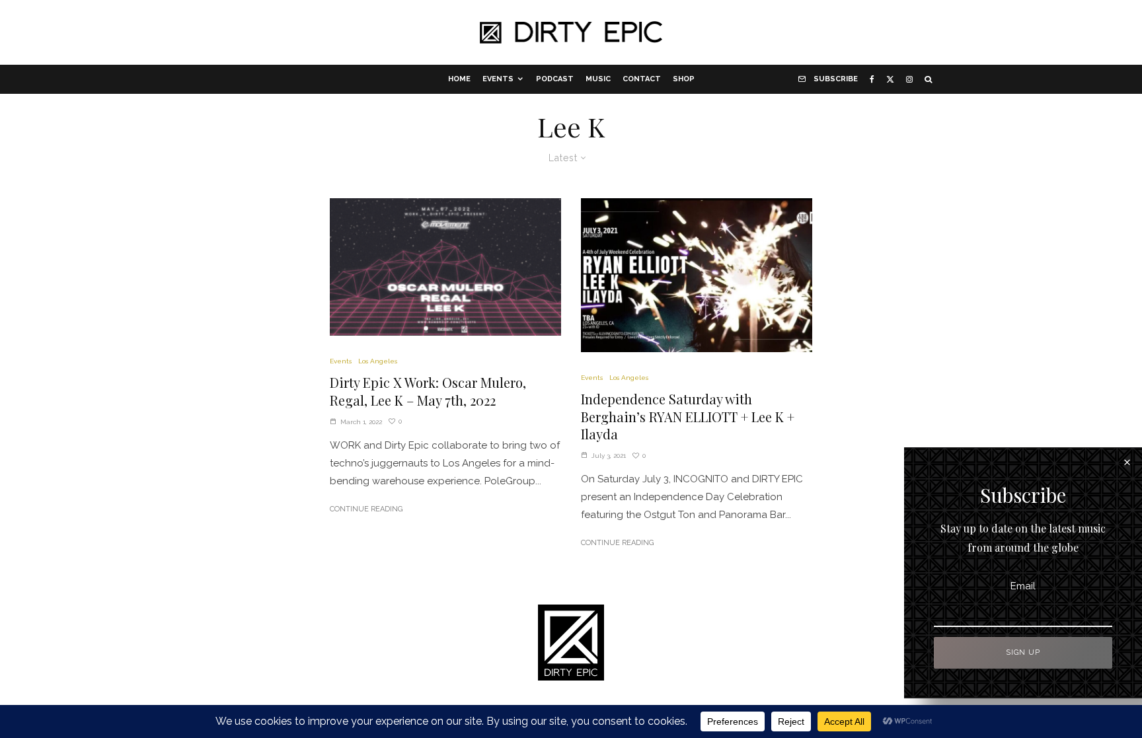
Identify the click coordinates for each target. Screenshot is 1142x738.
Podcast (555, 79)
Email (1023, 586)
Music (598, 79)
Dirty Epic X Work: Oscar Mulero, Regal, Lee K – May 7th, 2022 (428, 391)
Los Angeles (377, 361)
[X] (890, 79)
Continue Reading (366, 509)
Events (498, 79)
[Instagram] (909, 79)
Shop (684, 79)
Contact (642, 79)
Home (459, 79)
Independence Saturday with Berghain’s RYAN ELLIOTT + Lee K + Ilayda (687, 416)
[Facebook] (872, 79)
